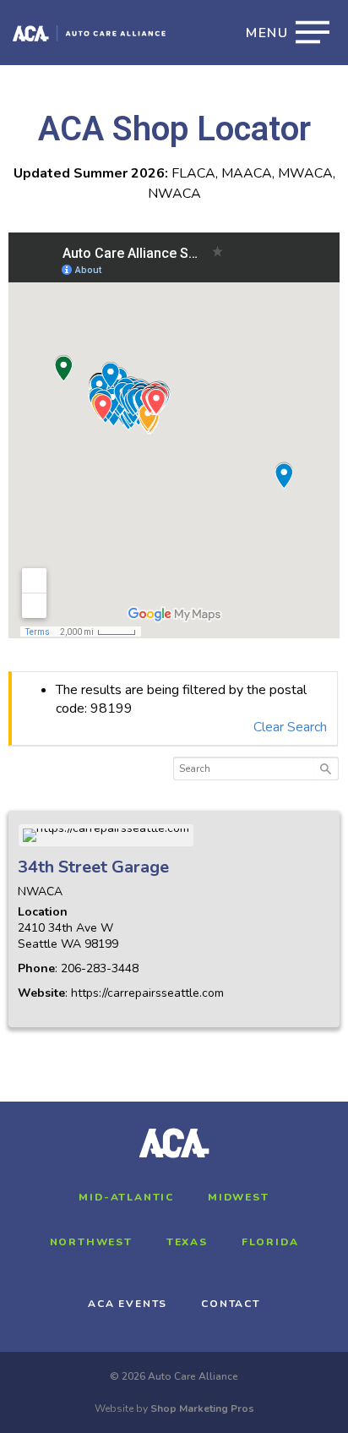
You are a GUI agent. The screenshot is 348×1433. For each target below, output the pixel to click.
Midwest (238, 1197)
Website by (174, 1408)
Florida (270, 1242)
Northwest (91, 1242)
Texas (187, 1242)
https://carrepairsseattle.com (147, 993)
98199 (101, 944)
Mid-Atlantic (126, 1197)
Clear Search (290, 727)
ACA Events (127, 1303)
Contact (230, 1303)
